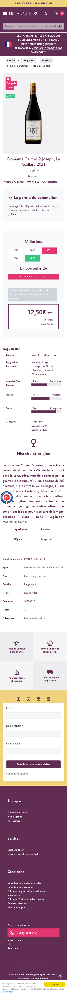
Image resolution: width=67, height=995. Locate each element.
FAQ (10, 944)
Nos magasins (15, 816)
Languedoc (28, 60)
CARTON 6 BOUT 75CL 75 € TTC (34, 276)
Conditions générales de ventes (24, 883)
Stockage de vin (16, 849)
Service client (15, 940)
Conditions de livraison (20, 887)
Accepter (54, 984)
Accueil (11, 60)
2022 (15, 258)
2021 (49, 250)
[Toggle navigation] (5, 13)
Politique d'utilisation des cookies (26, 899)
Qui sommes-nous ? (18, 812)
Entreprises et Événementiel (23, 854)
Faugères (47, 60)
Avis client (13, 948)
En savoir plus (8, 991)
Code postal (13, 743)
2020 (32, 250)
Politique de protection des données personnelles (27, 893)
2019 (15, 250)
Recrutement (14, 820)
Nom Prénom (13, 725)
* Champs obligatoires (17, 774)
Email (9, 708)
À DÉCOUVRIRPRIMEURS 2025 (33, 3)
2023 (32, 258)
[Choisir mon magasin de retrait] (36, 13)
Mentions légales (17, 907)
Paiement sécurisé (17, 903)
